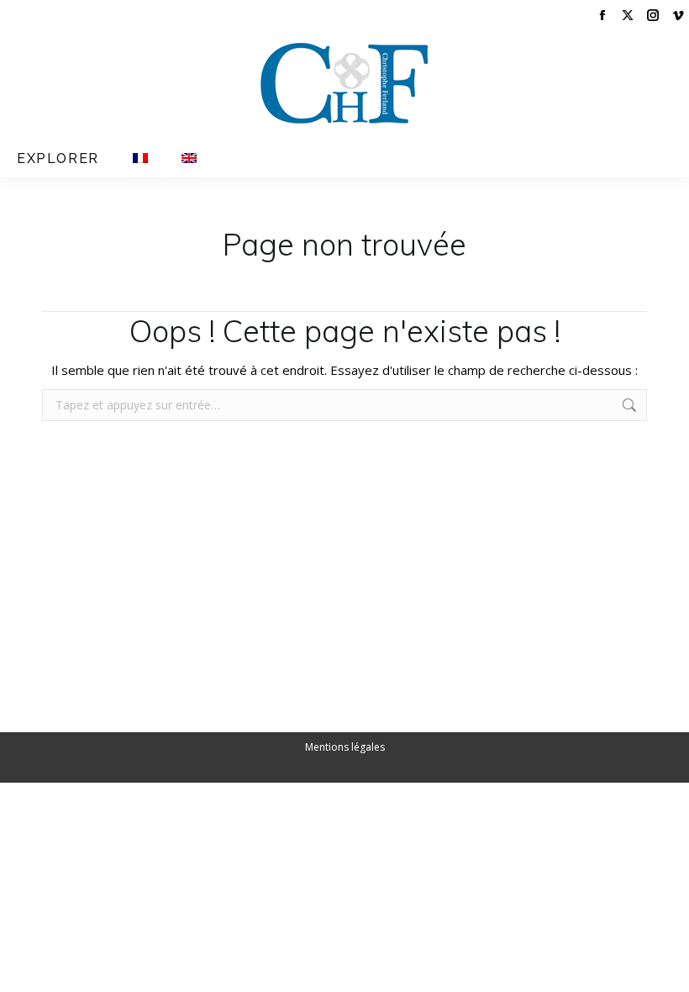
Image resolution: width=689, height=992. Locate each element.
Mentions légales (345, 747)
